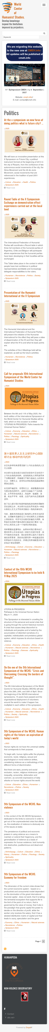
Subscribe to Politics (5, 949)
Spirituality (25, 436)
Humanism (9, 275)
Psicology (15, 436)
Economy (16, 431)
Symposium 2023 (12, 717)
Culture (8, 182)
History (6, 854)
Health (25, 182)
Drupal (28, 1027)
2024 (7, 386)
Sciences (24, 650)
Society (37, 275)
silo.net (10, 1017)
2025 (7, 128)
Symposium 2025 (12, 185)
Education (17, 182)
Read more (11, 187)
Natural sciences (20, 434)
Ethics (34, 431)
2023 (7, 682)
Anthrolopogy (10, 547)
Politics (33, 182)
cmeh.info (27, 97)
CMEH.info (34, 50)
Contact (10, 1013)
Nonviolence (20, 275)
